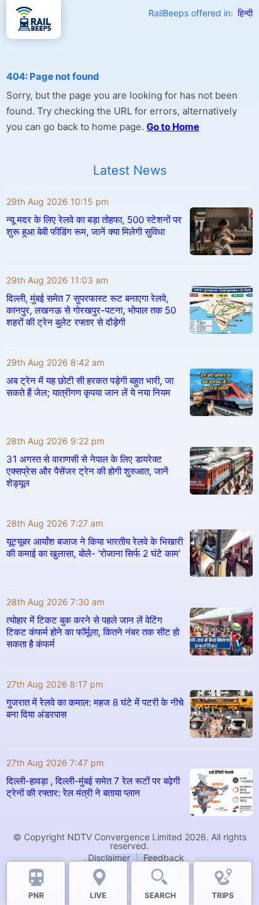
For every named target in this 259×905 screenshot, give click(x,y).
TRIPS (223, 895)
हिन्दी (245, 13)
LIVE (98, 895)
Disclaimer (109, 857)
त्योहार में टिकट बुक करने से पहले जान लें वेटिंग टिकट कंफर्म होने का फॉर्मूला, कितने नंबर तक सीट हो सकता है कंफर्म (92, 632)
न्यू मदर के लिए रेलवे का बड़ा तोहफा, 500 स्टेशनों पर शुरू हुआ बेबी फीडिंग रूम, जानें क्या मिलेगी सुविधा (94, 226)
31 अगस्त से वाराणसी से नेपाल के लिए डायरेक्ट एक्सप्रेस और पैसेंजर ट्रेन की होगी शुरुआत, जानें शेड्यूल (87, 471)
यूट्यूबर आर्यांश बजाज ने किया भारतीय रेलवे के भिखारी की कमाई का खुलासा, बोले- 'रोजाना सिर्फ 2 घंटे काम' (94, 547)
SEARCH (160, 895)
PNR (36, 895)
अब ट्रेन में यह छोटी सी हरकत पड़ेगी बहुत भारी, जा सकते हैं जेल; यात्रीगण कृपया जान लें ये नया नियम (90, 386)
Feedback (163, 857)
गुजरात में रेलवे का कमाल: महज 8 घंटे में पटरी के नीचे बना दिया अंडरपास (95, 708)
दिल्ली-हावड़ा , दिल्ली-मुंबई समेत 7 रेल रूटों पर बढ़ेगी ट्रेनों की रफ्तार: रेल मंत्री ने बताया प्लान (93, 787)
